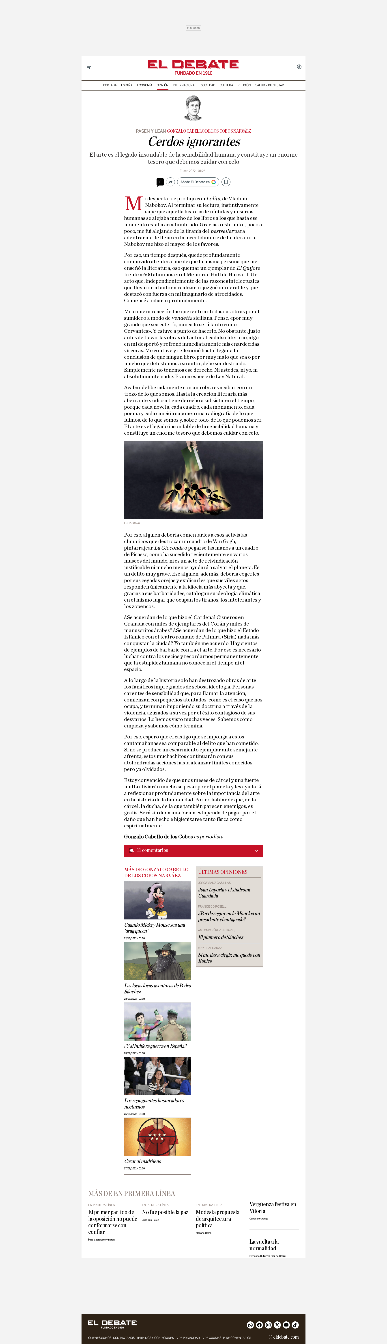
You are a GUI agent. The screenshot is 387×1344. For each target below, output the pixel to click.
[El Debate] (193, 64)
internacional (184, 85)
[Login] (299, 67)
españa (127, 85)
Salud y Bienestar (269, 85)
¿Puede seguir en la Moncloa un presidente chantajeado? (229, 916)
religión (244, 85)
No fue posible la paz (165, 1212)
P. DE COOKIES (211, 1338)
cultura (226, 85)
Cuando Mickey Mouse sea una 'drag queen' (154, 928)
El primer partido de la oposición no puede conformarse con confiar (112, 1222)
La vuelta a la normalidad (264, 1245)
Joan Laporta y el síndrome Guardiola (224, 893)
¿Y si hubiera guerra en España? (155, 1046)
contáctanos (124, 1338)
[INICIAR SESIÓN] (299, 67)
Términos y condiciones (155, 1338)
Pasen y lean (151, 131)
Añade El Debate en (195, 182)
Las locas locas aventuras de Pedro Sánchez (157, 989)
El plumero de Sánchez (220, 937)
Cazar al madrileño (142, 1161)
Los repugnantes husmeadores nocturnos (154, 1103)
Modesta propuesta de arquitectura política (218, 1218)
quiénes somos (99, 1338)
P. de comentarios (237, 1338)
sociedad (208, 85)
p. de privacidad (188, 1338)
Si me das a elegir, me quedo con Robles (229, 958)
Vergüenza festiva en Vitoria (272, 1207)
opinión (162, 85)
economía (144, 85)
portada (110, 85)
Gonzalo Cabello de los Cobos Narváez (209, 131)
